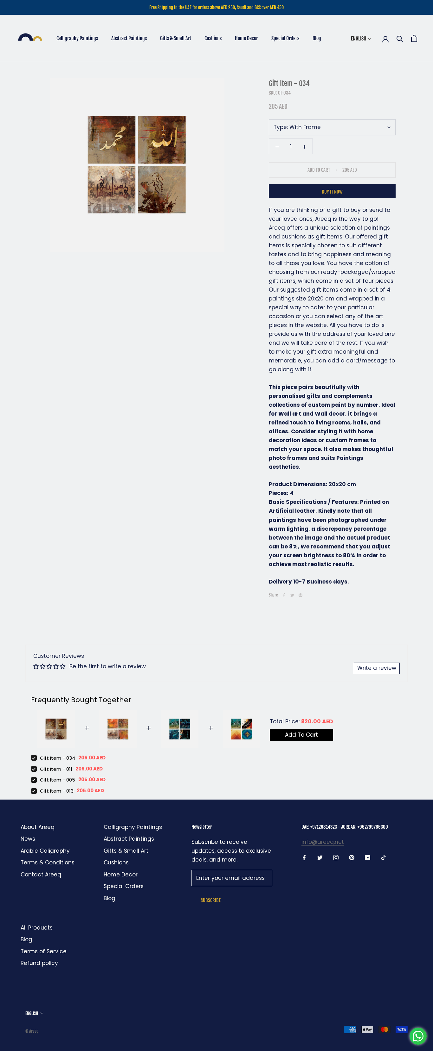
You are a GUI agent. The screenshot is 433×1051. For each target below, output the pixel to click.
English (358, 38)
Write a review (376, 668)
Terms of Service (44, 951)
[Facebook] (284, 595)
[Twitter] (292, 595)
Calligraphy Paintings (77, 38)
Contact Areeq (41, 874)
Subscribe (211, 900)
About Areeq (38, 827)
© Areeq (31, 1031)
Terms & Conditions (47, 862)
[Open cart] (414, 38)
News (28, 839)
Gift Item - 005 (57, 779)
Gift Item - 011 (56, 769)
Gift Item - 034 (57, 758)
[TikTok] (383, 857)
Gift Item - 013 (57, 791)
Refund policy (39, 963)
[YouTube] (367, 857)
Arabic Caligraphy (45, 851)
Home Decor (246, 38)
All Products (37, 927)
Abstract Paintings (129, 38)
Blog (317, 38)
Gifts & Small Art (175, 38)
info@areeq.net (322, 842)
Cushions (213, 38)
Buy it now (332, 192)
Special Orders (285, 38)
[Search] (400, 38)
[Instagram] (336, 857)
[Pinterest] (300, 595)
